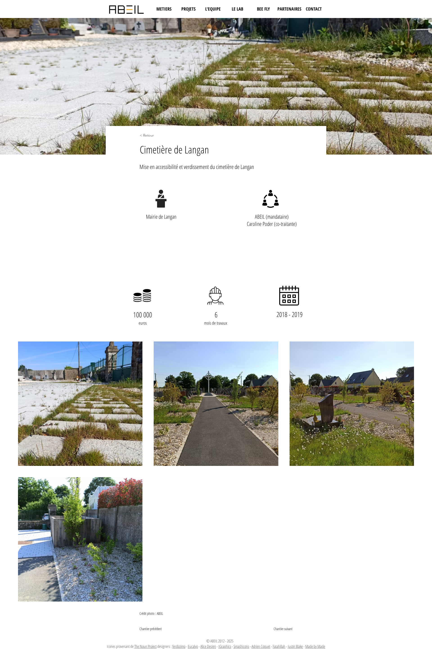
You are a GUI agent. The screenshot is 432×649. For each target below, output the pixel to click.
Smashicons (241, 646)
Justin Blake (295, 646)
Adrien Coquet (261, 646)
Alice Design (208, 646)
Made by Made (315, 646)
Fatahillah (279, 646)
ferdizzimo (178, 646)
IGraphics (224, 646)
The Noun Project (145, 646)
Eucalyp (193, 646)
